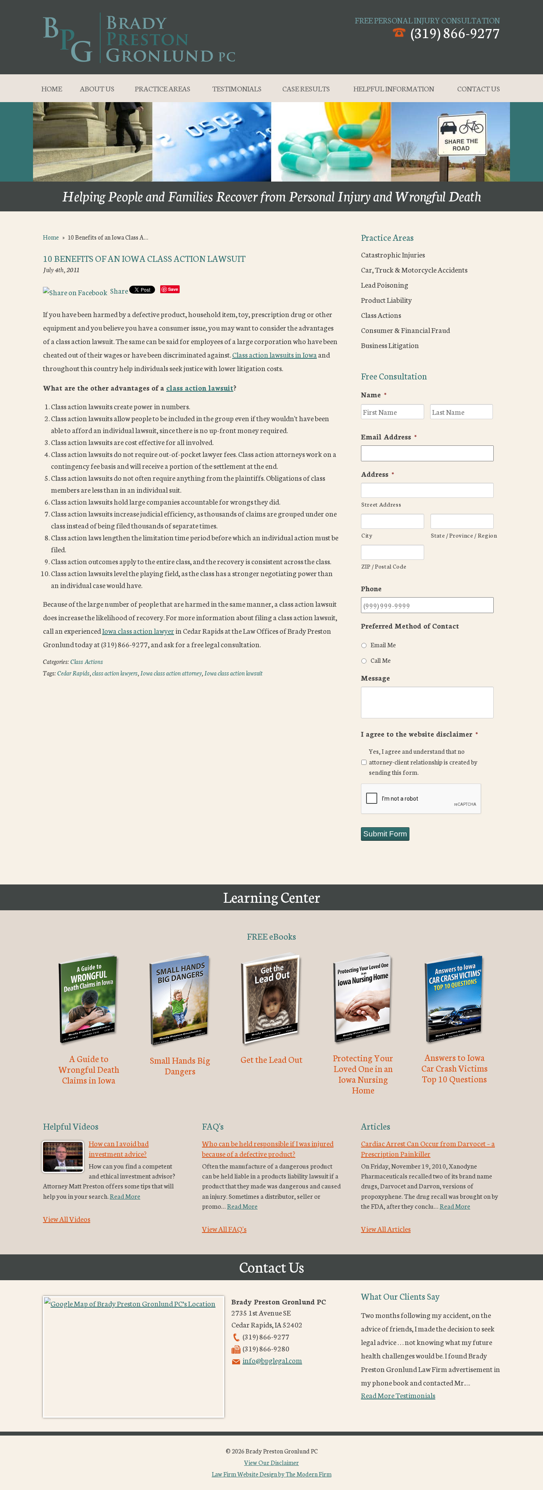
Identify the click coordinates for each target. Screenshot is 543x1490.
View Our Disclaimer (271, 1462)
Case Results (306, 88)
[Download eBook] (89, 1047)
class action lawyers (115, 673)
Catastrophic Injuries (393, 254)
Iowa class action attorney (171, 673)
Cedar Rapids (73, 673)
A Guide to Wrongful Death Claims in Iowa (88, 1069)
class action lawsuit (199, 387)
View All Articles (386, 1228)
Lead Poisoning (384, 284)
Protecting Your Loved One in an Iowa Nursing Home (363, 1073)
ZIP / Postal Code (383, 566)
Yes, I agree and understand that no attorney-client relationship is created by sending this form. (423, 761)
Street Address (381, 504)
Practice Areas (162, 88)
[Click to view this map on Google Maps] (133, 1356)
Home (51, 88)
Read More (125, 1195)
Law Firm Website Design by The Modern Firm (272, 1474)
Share (118, 290)
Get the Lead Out (271, 1059)
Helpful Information (393, 88)
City (366, 535)
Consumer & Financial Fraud (405, 330)
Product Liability (386, 299)
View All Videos (66, 1218)
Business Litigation (390, 345)
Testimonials (237, 88)
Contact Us (478, 88)
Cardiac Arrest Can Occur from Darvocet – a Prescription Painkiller (428, 1148)
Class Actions (86, 661)
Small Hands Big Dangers (180, 1065)
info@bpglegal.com (272, 1360)
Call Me (380, 660)
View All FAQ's (224, 1228)
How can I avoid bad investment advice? (119, 1148)
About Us (97, 88)
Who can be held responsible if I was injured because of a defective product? (268, 1148)
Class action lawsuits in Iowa (274, 354)
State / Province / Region (462, 535)
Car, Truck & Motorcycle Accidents (414, 269)
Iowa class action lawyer (138, 630)
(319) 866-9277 (455, 32)
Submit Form (385, 834)
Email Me (383, 644)
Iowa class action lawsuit (233, 673)
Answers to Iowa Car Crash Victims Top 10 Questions (454, 1068)
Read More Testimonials (398, 1395)
